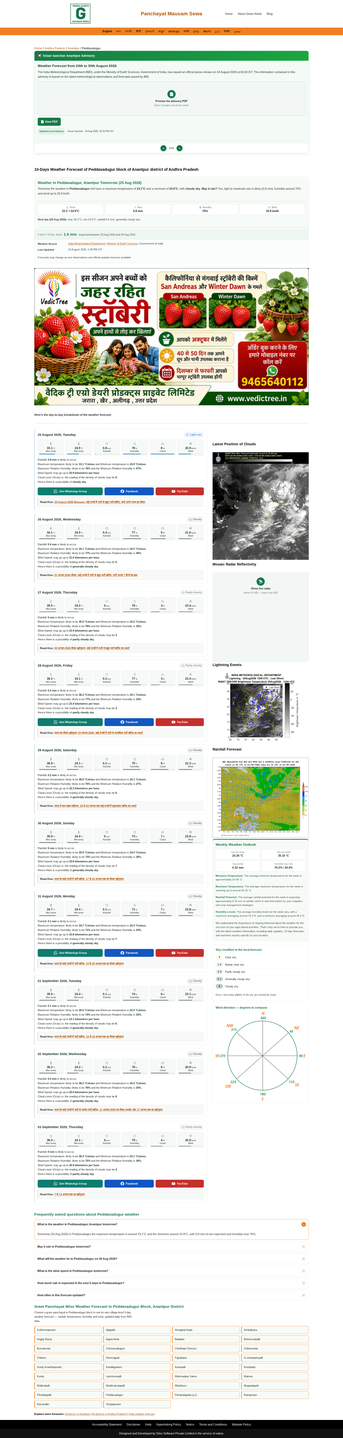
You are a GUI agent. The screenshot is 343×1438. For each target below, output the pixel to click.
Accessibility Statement (107, 1424)
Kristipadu (249, 1367)
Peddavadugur (91, 48)
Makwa (248, 1376)
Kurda (40, 1376)
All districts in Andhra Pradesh (109, 1413)
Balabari (179, 1339)
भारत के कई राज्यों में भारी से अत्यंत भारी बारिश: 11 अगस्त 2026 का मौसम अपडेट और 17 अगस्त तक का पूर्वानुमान (108, 1109)
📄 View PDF (49, 121)
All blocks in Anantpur (77, 1413)
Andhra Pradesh (54, 48)
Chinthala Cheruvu (186, 1348)
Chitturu (41, 1357)
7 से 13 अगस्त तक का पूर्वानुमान (69, 1194)
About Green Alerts (250, 13)
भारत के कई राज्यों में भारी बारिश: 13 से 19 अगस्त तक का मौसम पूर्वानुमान (89, 1036)
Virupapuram (113, 1404)
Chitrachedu (251, 1348)
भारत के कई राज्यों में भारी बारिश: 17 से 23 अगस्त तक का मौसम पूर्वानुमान (89, 878)
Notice (190, 1424)
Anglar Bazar (44, 1339)
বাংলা (118, 31)
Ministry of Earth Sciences (122, 243)
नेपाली (227, 31)
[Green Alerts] (80, 13)
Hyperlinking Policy (168, 1424)
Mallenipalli (43, 1385)
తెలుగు (207, 31)
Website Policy (241, 1424)
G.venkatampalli (253, 1357)
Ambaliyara (250, 1329)
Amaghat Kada (183, 1329)
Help (148, 1424)
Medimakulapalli (115, 1385)
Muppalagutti (251, 1385)
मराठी (186, 31)
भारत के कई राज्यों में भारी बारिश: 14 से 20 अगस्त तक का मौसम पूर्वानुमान (89, 963)
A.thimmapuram (46, 1329)
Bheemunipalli (252, 1339)
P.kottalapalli (44, 1394)
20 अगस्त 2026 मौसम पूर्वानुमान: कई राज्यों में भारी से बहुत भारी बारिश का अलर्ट (92, 648)
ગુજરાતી (149, 31)
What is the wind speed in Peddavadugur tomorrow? (72, 1270)
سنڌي (237, 31)
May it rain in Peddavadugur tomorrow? (64, 1246)
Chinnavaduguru (115, 1348)
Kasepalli (180, 1367)
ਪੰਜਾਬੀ (128, 31)
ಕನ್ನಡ (161, 31)
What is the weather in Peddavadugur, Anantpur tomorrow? (77, 1224)
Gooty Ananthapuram (49, 1367)
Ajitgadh (110, 1329)
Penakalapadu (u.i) (186, 1394)
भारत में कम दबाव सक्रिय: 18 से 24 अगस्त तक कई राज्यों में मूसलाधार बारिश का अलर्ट (95, 805)
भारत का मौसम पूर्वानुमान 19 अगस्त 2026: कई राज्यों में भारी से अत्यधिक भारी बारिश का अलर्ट (98, 732)
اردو (217, 31)
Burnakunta (43, 1348)
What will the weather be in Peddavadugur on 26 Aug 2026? (77, 1258)
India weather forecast (142, 1413)
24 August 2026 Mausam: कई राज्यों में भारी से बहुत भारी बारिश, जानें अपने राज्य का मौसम (99, 502)
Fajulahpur (181, 1357)
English (107, 31)
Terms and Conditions (213, 1424)
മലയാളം (173, 31)
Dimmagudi (112, 1357)
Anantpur (73, 48)
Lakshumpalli (113, 1376)
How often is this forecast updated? (61, 1295)
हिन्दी (138, 31)
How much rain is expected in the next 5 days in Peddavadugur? (80, 1283)
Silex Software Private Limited (175, 1433)
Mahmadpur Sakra (186, 1376)
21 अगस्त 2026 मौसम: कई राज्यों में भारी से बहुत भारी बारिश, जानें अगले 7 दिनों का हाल (95, 575)
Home (229, 13)
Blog (270, 13)
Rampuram (250, 1394)
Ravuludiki (43, 1404)
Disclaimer (133, 1424)
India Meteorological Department (87, 243)
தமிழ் (196, 31)
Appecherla (112, 1339)
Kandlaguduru (114, 1367)
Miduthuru (181, 1385)
